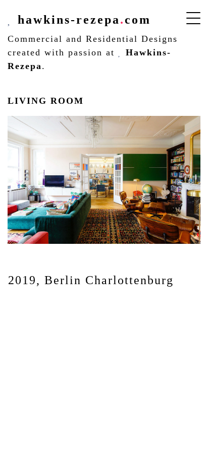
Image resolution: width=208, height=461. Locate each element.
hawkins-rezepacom (82, 19)
